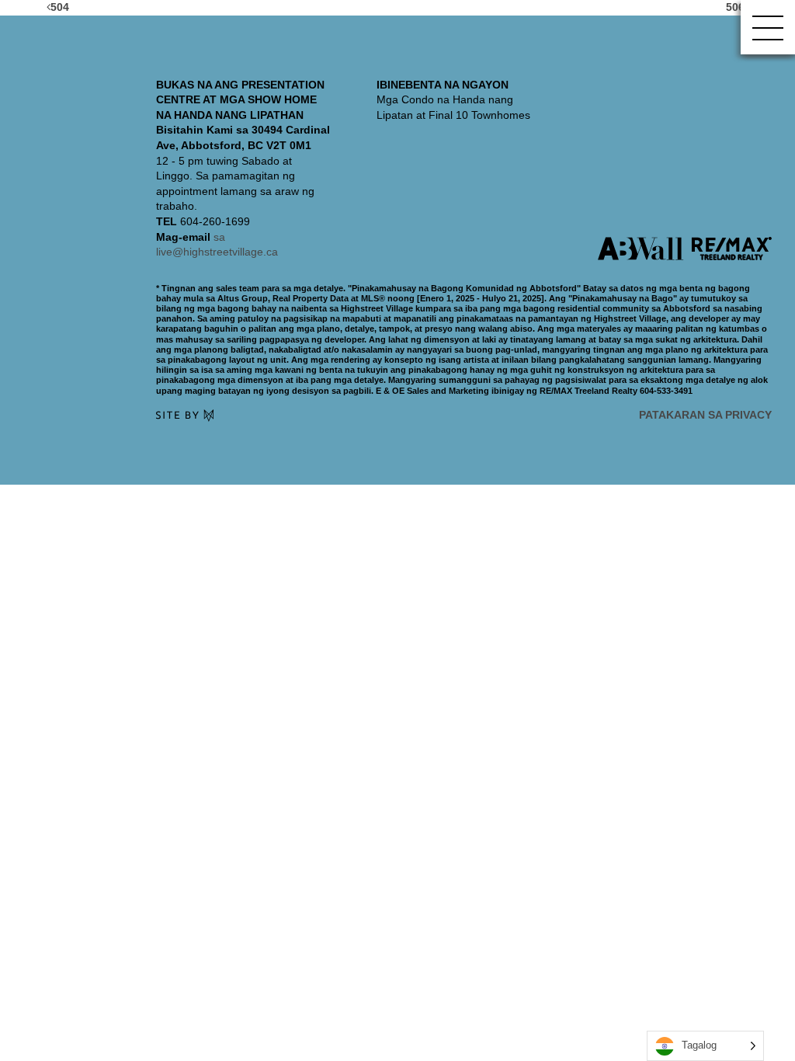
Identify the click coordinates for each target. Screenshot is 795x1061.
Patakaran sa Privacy (705, 415)
